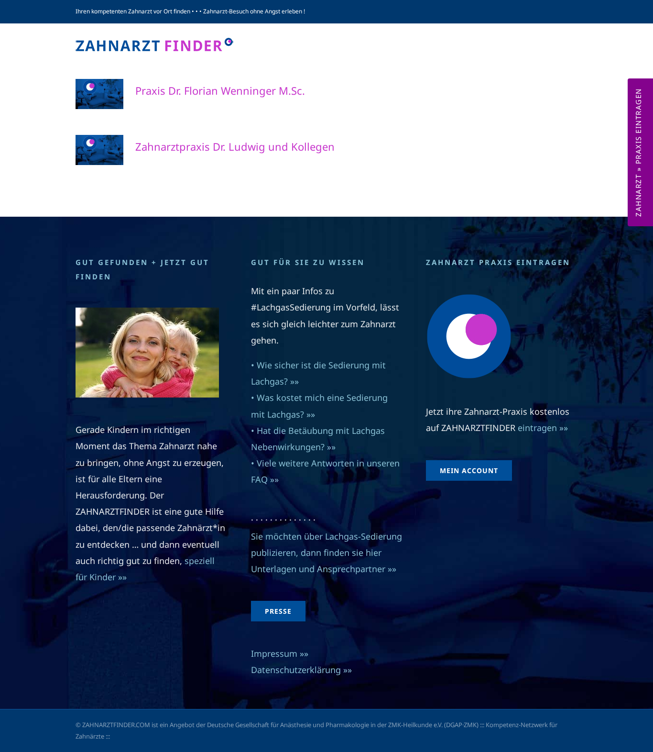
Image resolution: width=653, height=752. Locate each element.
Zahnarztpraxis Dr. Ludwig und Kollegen (235, 146)
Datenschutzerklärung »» (301, 669)
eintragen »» (543, 427)
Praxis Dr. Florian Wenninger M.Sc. (220, 90)
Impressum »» (279, 653)
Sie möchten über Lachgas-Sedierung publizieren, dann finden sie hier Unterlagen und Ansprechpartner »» (326, 553)
